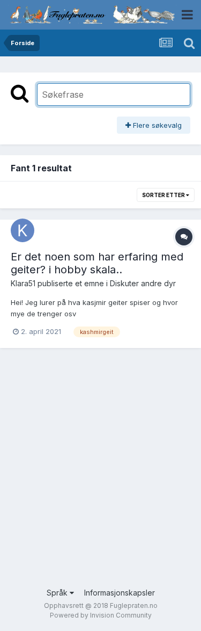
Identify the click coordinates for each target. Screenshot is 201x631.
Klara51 (23, 283)
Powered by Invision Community (101, 615)
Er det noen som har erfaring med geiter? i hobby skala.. (97, 263)
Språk (58, 592)
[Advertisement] (100, 475)
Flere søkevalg (156, 125)
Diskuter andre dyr (143, 283)
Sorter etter (164, 195)
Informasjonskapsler (119, 592)
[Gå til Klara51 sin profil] (22, 230)
